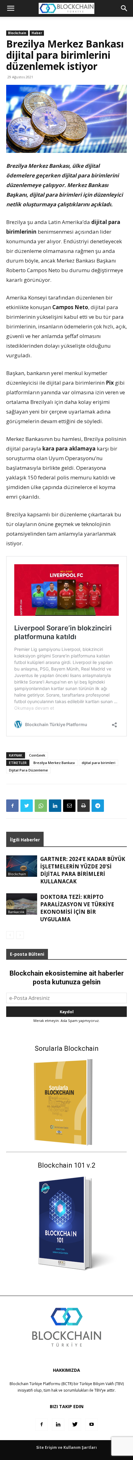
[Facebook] (12, 805)
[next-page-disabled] (20, 935)
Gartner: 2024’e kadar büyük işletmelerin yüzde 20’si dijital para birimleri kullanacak (82, 870)
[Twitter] (26, 805)
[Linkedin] (55, 805)
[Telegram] (98, 805)
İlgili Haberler (25, 840)
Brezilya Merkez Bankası (54, 762)
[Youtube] (91, 1424)
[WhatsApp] (41, 805)
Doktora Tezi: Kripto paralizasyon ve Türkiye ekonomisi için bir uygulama (77, 908)
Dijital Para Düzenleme (28, 770)
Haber (37, 33)
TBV (97, 1390)
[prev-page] (10, 935)
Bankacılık (16, 911)
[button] (124, 8)
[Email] (69, 805)
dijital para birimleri (98, 762)
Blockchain (17, 33)
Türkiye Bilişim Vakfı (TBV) (101, 1383)
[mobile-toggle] (10, 8)
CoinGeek (37, 755)
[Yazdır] (83, 805)
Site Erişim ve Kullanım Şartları (66, 1447)
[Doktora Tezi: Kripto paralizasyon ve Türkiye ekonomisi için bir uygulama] (21, 904)
